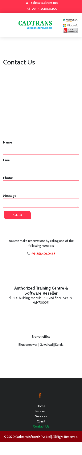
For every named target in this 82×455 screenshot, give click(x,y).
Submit (17, 215)
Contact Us (41, 426)
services (41, 416)
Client (41, 421)
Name (7, 142)
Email (7, 160)
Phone (8, 178)
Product (41, 411)
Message (9, 196)
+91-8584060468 (43, 254)
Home (41, 406)
